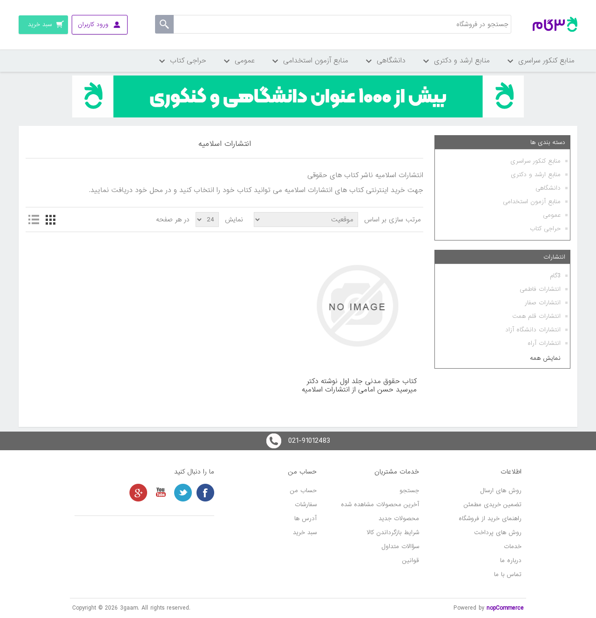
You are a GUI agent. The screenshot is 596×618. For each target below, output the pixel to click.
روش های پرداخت (498, 532)
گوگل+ (138, 492)
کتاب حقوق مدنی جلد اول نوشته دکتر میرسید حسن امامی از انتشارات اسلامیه (359, 385)
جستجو (409, 490)
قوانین (410, 560)
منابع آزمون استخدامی (532, 201)
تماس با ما (508, 574)
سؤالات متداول (400, 546)
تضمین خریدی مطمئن (493, 504)
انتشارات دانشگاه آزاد (533, 329)
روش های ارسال (501, 490)
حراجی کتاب (545, 228)
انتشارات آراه (544, 343)
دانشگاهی (548, 188)
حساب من (303, 490)
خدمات (513, 546)
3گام (555, 275)
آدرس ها (305, 518)
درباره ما (511, 560)
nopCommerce (505, 608)
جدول (50, 219)
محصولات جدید (399, 518)
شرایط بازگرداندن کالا (393, 532)
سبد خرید (305, 532)
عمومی (552, 215)
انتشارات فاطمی (540, 289)
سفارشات (306, 504)
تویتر (183, 492)
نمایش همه (545, 358)
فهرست (33, 219)
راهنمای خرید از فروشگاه (490, 518)
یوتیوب (160, 492)
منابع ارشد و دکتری (536, 174)
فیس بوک (205, 492)
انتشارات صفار (543, 302)
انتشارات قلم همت (536, 316)
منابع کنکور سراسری (535, 161)
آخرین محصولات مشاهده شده (380, 504)
